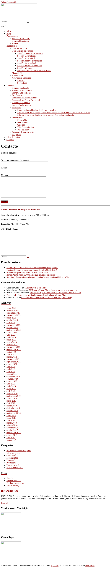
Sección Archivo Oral (26, 63)
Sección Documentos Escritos (30, 53)
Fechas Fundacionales (21, 105)
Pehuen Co (11, 460)
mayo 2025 (11, 318)
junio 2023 (11, 337)
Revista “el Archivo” (21, 38)
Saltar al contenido (9, 2)
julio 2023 (10, 335)
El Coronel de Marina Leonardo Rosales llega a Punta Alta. (40, 295)
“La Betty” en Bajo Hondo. (36, 288)
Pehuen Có (22, 120)
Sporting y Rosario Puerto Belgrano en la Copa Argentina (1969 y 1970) (37, 277)
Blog (8, 33)
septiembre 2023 (13, 330)
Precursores (11, 463)
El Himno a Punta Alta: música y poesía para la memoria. (53, 290)
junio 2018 (11, 415)
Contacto (10, 139)
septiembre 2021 (13, 362)
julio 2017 (10, 437)
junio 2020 (11, 386)
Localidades (17, 117)
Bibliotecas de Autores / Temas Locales (34, 70)
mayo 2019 (11, 401)
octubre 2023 (12, 327)
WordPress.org (12, 485)
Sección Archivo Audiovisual (29, 65)
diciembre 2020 (13, 376)
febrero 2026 (11, 310)
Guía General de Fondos (22, 51)
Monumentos (12, 458)
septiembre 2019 (13, 396)
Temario (10, 85)
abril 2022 (10, 354)
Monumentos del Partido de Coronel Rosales (36, 110)
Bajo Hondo (22, 122)
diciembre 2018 (13, 408)
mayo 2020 (11, 388)
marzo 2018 (11, 423)
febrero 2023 (11, 344)
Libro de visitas (13, 137)
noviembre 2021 (13, 359)
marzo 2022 (11, 357)
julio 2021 (10, 366)
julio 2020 (10, 384)
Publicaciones (12, 36)
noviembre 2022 (13, 347)
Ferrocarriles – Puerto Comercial (26, 100)
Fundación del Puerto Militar (24, 98)
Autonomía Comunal (21, 102)
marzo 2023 (11, 342)
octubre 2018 (12, 410)
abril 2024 (10, 322)
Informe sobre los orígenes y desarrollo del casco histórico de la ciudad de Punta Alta (53, 112)
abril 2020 (10, 391)
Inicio (8, 31)
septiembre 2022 (13, 349)
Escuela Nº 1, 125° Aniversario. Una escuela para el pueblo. (32, 267)
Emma (9, 295)
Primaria (21, 80)
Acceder (10, 478)
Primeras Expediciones (21, 93)
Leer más (5, 503)
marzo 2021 (11, 374)
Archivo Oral (17, 75)
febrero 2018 (11, 425)
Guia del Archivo (19, 48)
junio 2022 (11, 352)
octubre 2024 (12, 320)
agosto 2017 (11, 435)
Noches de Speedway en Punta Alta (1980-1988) (27, 272)
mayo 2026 (11, 308)
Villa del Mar (23, 130)
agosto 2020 (11, 381)
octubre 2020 (12, 379)
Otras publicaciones (20, 41)
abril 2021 (10, 371)
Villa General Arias (25, 127)
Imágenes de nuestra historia (24, 132)
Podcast (15, 43)
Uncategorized (12, 465)
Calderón (21, 125)
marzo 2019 (11, 406)
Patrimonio (16, 107)
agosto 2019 (11, 398)
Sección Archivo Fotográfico (29, 61)
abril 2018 (10, 420)
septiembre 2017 (13, 432)
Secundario (22, 83)
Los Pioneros (17, 95)
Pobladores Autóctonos (22, 90)
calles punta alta (13, 453)
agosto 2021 (11, 364)
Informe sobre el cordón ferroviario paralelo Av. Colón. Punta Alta (45, 115)
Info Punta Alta (9, 490)
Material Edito (18, 73)
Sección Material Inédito (27, 58)
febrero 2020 (11, 393)
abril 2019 (10, 403)
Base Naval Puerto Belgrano (18, 450)
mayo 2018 (11, 418)
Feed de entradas (13, 480)
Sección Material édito (26, 56)
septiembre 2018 (13, 413)
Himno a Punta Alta (20, 88)
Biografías (16, 134)
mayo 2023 (11, 340)
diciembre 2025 (13, 313)
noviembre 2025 (13, 315)
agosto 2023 (11, 332)
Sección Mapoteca (25, 68)
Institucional (11, 46)
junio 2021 (11, 369)
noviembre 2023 (13, 325)
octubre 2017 (12, 430)
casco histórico (12, 455)
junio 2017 (11, 440)
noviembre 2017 (13, 428)
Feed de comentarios (15, 483)
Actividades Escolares (21, 78)
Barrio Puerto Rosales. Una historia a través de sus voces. (31, 275)
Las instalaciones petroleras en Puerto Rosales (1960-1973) (31, 270)
